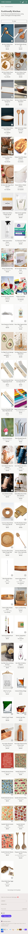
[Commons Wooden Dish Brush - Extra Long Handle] (20, 539)
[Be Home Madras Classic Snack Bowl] (20, 89)
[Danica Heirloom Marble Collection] (20, 174)
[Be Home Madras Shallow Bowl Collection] (7, 117)
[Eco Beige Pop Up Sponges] (7, 341)
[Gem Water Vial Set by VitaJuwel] (20, 652)
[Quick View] (12, 41)
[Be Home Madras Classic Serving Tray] (7, 89)
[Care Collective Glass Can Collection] (7, 455)
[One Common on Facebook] (2, 913)
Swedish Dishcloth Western (7, 852)
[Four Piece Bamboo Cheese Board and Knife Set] (20, 512)
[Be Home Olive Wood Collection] (7, 146)
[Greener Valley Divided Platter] (7, 596)
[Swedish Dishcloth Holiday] (20, 787)
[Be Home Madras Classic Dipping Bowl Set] (20, 61)
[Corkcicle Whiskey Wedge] (20, 680)
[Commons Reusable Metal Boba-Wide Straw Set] (7, 398)
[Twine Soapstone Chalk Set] (7, 313)
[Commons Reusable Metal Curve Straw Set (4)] (20, 369)
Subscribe (24, 908)
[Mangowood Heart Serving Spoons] (20, 841)
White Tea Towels (7, 691)
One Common (10, 923)
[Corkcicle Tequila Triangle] (7, 706)
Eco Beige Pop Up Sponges (7, 352)
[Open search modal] (20, 2)
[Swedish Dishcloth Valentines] (20, 813)
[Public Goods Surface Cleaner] (7, 230)
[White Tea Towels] (7, 680)
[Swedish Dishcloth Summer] (7, 787)
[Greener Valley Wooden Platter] (20, 567)
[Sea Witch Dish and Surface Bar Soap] (7, 652)
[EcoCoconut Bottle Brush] (7, 624)
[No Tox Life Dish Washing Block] (20, 257)
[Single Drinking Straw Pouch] (20, 398)
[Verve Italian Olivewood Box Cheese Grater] (7, 732)
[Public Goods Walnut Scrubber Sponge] (7, 202)
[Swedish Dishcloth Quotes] (7, 760)
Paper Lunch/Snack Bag (20, 607)
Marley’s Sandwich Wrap (7, 268)
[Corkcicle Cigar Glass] (20, 706)
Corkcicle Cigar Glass (20, 717)
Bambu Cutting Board (20, 635)
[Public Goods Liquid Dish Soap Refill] (20, 202)
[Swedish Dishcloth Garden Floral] (7, 813)
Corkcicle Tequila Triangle (7, 717)
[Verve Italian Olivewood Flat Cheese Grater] (20, 732)
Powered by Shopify (4, 925)
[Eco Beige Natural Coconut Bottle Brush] (20, 341)
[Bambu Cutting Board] (20, 624)
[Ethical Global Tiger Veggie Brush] (7, 870)
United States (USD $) (6, 921)
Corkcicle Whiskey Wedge (20, 691)
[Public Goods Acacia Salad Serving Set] (20, 117)
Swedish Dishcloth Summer (7, 797)
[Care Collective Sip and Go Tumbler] (20, 455)
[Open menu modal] (26, 2)
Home (2, 6)
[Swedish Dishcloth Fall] (20, 760)
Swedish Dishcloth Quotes (7, 771)
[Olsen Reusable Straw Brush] (7, 567)
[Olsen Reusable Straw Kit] (20, 427)
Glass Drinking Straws (7, 438)
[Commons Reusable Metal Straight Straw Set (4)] (7, 369)
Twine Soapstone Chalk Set (7, 324)
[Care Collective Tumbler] (7, 482)
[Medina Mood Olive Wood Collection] (20, 146)
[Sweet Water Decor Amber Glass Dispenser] (20, 482)
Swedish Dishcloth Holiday (21, 797)
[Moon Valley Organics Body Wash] (20, 313)
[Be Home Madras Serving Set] (20, 33)
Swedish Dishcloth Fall (21, 771)
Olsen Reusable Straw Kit (20, 438)
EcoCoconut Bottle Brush (7, 635)
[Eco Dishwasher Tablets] (20, 230)
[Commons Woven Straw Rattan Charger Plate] (7, 539)
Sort (15, 21)
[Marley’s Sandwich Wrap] (7, 257)
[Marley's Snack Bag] (20, 285)
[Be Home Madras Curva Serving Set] (7, 33)
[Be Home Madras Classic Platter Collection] (7, 61)
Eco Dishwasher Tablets (20, 240)
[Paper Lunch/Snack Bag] (20, 596)
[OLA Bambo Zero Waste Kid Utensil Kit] (7, 285)
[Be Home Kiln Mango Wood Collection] (7, 174)
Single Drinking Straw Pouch (20, 409)
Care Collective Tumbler (7, 493)
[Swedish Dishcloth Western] (7, 841)
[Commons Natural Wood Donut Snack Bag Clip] (7, 512)
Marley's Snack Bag (20, 296)
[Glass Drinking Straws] (7, 427)
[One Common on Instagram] (4, 913)
